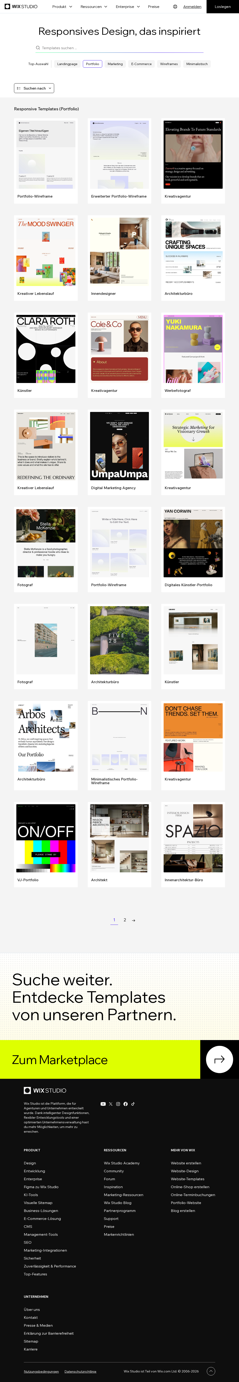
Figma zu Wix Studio (41, 1186)
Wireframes (169, 64)
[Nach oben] (211, 1371)
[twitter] (110, 1104)
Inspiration (113, 1186)
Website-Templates (187, 1179)
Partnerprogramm (120, 1210)
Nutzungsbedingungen (41, 1371)
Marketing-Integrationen (45, 1250)
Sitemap (31, 1341)
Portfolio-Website (186, 1202)
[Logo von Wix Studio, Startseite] (46, 1091)
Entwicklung (34, 1171)
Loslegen (223, 6)
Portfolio (92, 64)
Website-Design (185, 1171)
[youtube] (103, 1104)
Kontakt (31, 1317)
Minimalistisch (197, 64)
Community (114, 1171)
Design (30, 1163)
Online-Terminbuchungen (193, 1194)
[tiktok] (133, 1104)
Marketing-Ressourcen (123, 1194)
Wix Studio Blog (117, 1202)
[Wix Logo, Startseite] (22, 6)
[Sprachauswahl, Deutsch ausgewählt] (175, 6)
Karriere (31, 1349)
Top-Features (35, 1274)
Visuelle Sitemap (38, 1202)
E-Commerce (141, 64)
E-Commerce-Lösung (42, 1218)
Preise (153, 6)
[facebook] (125, 1104)
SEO (28, 1242)
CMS (28, 1226)
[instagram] (118, 1104)
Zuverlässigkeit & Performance (50, 1266)
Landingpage (67, 64)
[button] (34, 88)
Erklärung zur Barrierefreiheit (49, 1333)
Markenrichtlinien (119, 1234)
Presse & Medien (38, 1325)
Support (111, 1218)
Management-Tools (41, 1234)
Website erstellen (186, 1163)
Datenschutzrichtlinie (80, 1371)
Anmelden (192, 6)
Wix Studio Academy (122, 1163)
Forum (109, 1179)
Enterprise (33, 1179)
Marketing (115, 64)
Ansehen (24, 123)
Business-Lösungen (41, 1210)
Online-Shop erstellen (190, 1186)
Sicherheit (32, 1258)
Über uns (32, 1309)
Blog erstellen (183, 1210)
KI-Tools (31, 1194)
